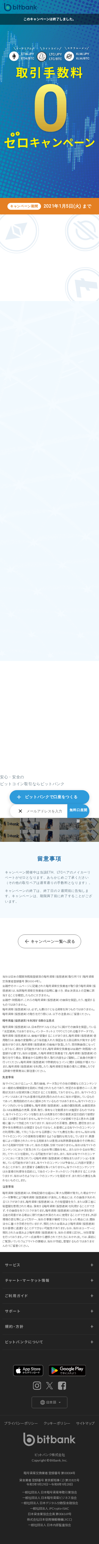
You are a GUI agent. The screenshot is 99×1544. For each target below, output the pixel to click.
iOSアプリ (28, 1370)
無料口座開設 (78, 813)
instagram (37, 1386)
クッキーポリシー (56, 1423)
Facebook (62, 1386)
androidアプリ (67, 1370)
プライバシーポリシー (21, 1423)
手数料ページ (25, 580)
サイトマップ (85, 1423)
